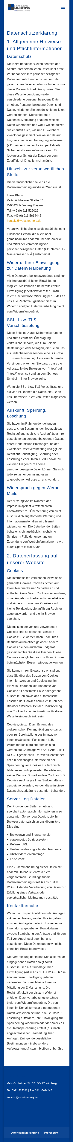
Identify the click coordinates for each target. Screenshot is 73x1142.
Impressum (51, 1132)
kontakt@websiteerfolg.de (24, 220)
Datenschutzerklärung (25, 1132)
